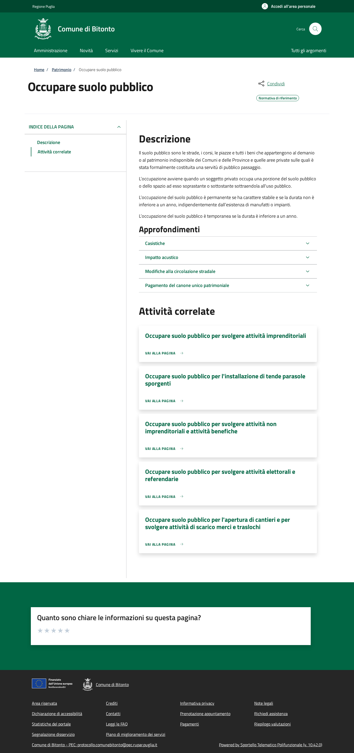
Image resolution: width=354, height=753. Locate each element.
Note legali (263, 703)
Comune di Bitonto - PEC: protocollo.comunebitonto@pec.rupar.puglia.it (94, 745)
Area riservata (44, 703)
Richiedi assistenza (271, 713)
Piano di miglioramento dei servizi (135, 734)
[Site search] (315, 29)
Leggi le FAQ (117, 724)
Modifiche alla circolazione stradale (180, 271)
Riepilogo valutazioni (272, 724)
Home (39, 69)
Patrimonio (61, 69)
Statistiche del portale (51, 724)
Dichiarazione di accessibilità (57, 713)
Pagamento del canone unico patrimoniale (187, 285)
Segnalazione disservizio (53, 734)
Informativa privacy (197, 703)
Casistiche (155, 243)
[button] (289, 6)
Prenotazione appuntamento (205, 713)
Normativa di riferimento (278, 97)
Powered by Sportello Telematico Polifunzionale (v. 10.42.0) (270, 745)
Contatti (113, 713)
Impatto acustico (161, 257)
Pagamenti (189, 724)
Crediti (112, 703)
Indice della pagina (51, 126)
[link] (165, 353)
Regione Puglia (43, 6)
